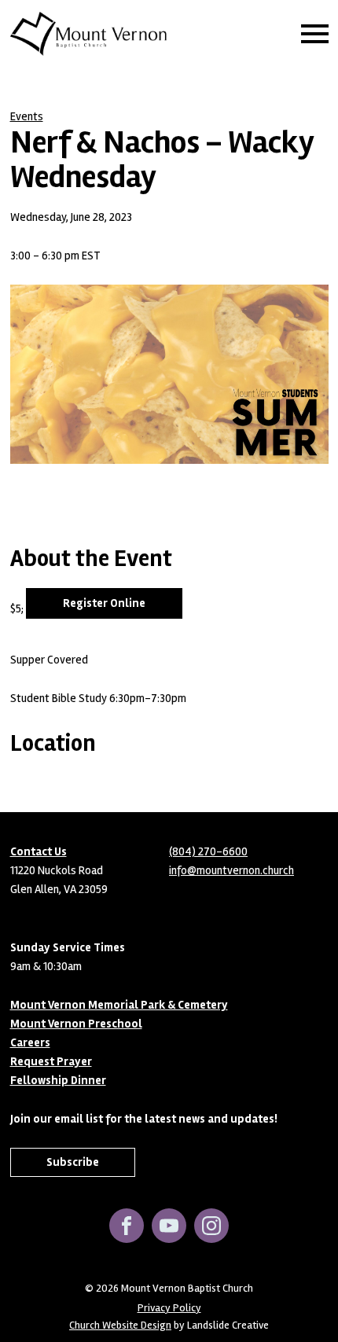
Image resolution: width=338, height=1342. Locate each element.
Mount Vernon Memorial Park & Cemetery (119, 1005)
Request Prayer (51, 1061)
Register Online (104, 603)
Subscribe (72, 1162)
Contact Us (38, 851)
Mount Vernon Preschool (76, 1024)
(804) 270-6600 (208, 851)
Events (26, 116)
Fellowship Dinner (58, 1080)
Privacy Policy (169, 1308)
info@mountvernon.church (231, 870)
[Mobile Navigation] (311, 34)
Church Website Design (120, 1325)
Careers (30, 1042)
